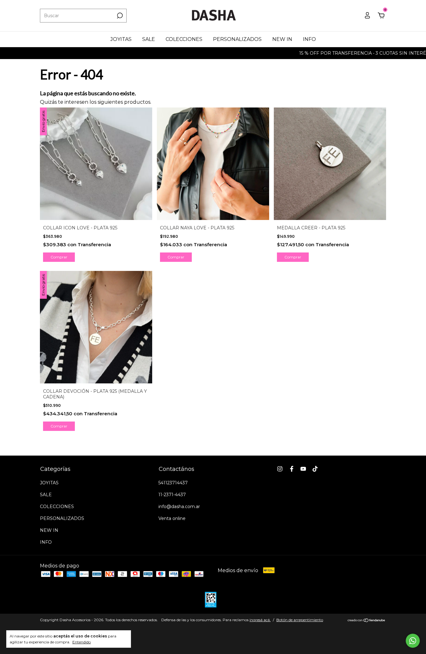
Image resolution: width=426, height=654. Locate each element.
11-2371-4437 (172, 494)
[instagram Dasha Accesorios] (280, 469)
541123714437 (173, 483)
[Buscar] (119, 15)
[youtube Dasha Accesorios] (303, 469)
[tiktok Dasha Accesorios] (315, 469)
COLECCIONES (184, 39)
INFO (309, 39)
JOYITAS (121, 39)
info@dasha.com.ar (179, 506)
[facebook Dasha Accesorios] (292, 469)
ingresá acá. (260, 619)
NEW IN (282, 39)
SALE (148, 39)
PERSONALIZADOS (237, 39)
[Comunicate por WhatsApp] (413, 641)
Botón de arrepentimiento (299, 619)
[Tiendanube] (366, 621)
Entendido (81, 642)
